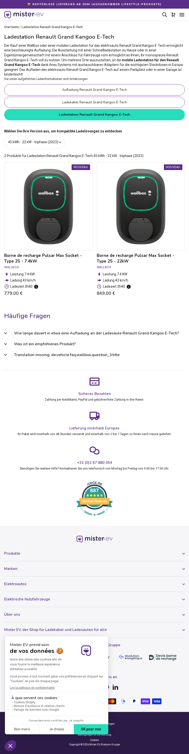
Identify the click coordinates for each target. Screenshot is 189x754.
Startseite (11, 27)
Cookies (94, 740)
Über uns (12, 614)
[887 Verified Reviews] (94, 518)
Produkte (12, 553)
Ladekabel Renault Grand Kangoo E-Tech (94, 102)
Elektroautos (15, 583)
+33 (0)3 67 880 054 (94, 462)
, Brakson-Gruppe (110, 744)
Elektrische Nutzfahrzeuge (27, 599)
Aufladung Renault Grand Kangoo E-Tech (94, 89)
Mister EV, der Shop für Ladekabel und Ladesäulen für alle (55, 629)
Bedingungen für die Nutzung (94, 734)
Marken (10, 568)
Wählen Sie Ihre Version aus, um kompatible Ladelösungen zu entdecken (63, 131)
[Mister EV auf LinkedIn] (115, 687)
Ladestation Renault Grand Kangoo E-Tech (94, 114)
